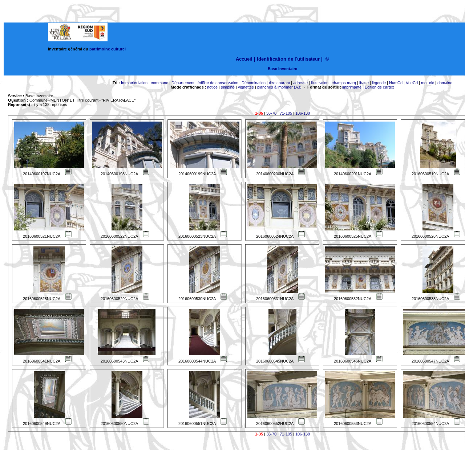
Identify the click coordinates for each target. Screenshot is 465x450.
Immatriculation (134, 83)
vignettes (246, 87)
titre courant (279, 83)
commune (159, 83)
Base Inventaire (282, 68)
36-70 (271, 113)
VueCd (412, 83)
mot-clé (427, 83)
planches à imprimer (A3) (279, 87)
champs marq (344, 83)
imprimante (351, 87)
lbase (364, 83)
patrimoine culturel (107, 49)
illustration (319, 83)
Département (182, 83)
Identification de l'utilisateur (288, 59)
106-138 (302, 113)
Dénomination (254, 83)
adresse (300, 83)
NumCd (396, 83)
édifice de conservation (218, 83)
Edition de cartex (379, 87)
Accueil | (245, 59)
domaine (444, 83)
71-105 (286, 113)
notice (212, 87)
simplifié (228, 87)
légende (379, 83)
